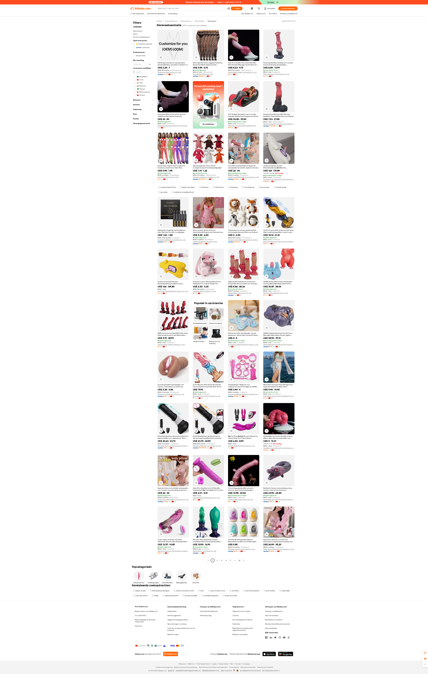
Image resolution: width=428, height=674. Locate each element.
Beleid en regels (173, 634)
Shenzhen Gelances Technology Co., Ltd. (207, 446)
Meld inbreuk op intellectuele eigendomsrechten (243, 629)
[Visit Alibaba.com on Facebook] (266, 637)
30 (239, 560)
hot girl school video (231, 595)
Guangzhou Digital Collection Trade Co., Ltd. (243, 344)
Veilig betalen (172, 611)
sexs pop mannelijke (191, 595)
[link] (425, 653)
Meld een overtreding (240, 634)
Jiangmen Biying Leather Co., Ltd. (204, 291)
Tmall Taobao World (203, 664)
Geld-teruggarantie (174, 615)
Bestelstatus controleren (273, 620)
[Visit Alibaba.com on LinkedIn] (271, 637)
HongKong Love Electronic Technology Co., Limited (278, 179)
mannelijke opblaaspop (211, 595)
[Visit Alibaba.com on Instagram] (279, 637)
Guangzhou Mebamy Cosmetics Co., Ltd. (172, 240)
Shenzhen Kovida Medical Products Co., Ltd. (173, 291)
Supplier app (222, 654)
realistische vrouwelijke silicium (184, 192)
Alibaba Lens (139, 654)
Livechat (236, 615)
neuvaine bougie (281, 187)
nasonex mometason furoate (185, 591)
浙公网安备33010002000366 (250, 671)
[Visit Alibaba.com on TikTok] (288, 637)
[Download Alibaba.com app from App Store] (269, 654)
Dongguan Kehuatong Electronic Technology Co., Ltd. (173, 126)
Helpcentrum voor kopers (241, 611)
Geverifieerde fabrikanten (209, 611)
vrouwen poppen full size (168, 187)
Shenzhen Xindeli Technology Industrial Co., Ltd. (278, 124)
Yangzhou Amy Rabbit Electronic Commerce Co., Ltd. (243, 240)
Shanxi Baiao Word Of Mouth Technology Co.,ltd (278, 344)
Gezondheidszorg (171, 21)
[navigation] (143, 291)
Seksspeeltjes (199, 21)
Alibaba (159, 21)
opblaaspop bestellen (171, 595)
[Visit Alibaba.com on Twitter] (275, 637)
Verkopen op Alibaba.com (274, 611)
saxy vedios (164, 192)
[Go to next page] (244, 560)
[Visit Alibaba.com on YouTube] (284, 637)
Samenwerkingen (271, 628)
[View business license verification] (234, 671)
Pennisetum (205, 187)
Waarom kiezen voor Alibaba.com (146, 611)
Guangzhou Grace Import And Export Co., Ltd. (278, 396)
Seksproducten (186, 21)
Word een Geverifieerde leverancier (277, 624)
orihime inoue (219, 187)
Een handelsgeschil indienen (242, 620)
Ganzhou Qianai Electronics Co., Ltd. (275, 293)
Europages (246, 664)
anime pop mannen (141, 595)
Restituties (236, 624)
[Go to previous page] (208, 560)
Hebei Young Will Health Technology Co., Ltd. (243, 177)
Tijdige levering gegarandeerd (177, 620)
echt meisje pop (249, 187)
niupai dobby (286, 591)
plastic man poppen (188, 187)
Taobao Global (223, 664)
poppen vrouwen (140, 591)
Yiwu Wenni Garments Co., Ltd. (168, 177)
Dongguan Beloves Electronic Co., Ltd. (241, 446)
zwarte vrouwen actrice (217, 591)
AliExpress (182, 664)
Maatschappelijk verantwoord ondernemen (145, 621)
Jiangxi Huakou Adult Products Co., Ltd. (171, 344)
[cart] (259, 9)
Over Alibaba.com (141, 606)
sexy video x (235, 591)
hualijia (156, 595)
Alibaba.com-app (254, 654)
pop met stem (265, 187)
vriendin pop (234, 187)
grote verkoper (270, 591)
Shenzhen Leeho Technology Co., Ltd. (276, 74)
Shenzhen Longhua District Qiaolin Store (242, 126)
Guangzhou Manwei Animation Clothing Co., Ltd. (243, 394)
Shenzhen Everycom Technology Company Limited (278, 241)
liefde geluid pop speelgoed (160, 591)
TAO (231, 664)
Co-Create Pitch (140, 615)
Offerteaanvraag (205, 615)
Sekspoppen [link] (212, 21)
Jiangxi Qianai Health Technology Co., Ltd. (242, 72)
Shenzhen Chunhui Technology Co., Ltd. (206, 396)
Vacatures (138, 626)
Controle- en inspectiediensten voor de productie (181, 629)
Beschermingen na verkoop (177, 624)
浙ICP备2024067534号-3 (271, 671)
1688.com (191, 664)
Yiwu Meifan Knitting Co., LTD (203, 74)
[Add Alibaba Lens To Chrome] (170, 654)
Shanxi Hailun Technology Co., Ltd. (240, 293)
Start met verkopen (271, 615)
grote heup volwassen (252, 591)
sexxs (202, 591)
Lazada (214, 664)
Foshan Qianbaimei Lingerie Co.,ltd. (205, 241)
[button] (228, 8)
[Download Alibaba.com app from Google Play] (285, 654)
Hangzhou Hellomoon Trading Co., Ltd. (206, 177)
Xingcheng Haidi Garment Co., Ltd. (169, 72)
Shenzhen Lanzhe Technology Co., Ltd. (171, 394)
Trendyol (238, 664)
